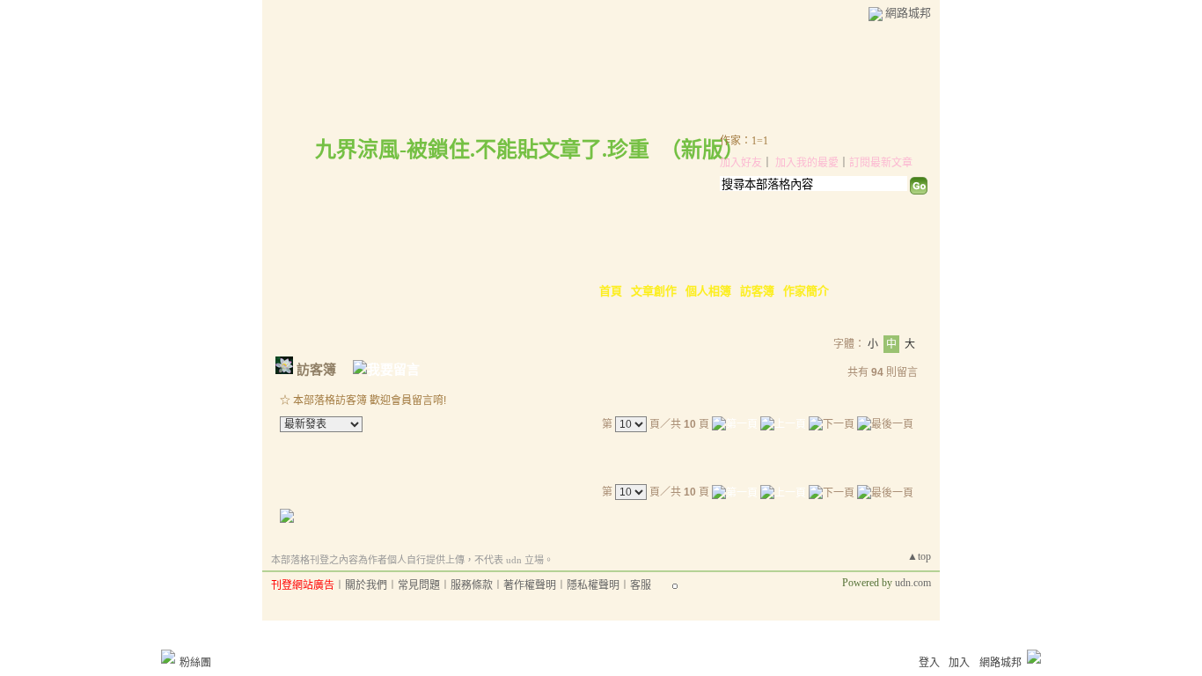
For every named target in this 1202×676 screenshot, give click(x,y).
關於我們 (366, 585)
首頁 (610, 291)
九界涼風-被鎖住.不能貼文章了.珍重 (482, 149)
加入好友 (741, 163)
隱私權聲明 (593, 585)
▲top (919, 556)
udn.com (913, 583)
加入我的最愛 (807, 163)
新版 (702, 149)
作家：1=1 (744, 141)
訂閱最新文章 (880, 163)
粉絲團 (195, 663)
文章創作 (654, 291)
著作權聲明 (529, 585)
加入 (959, 663)
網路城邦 (908, 12)
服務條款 (472, 585)
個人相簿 (708, 291)
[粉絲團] (168, 657)
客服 (640, 585)
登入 (929, 663)
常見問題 (419, 585)
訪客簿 (757, 291)
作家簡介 (806, 291)
